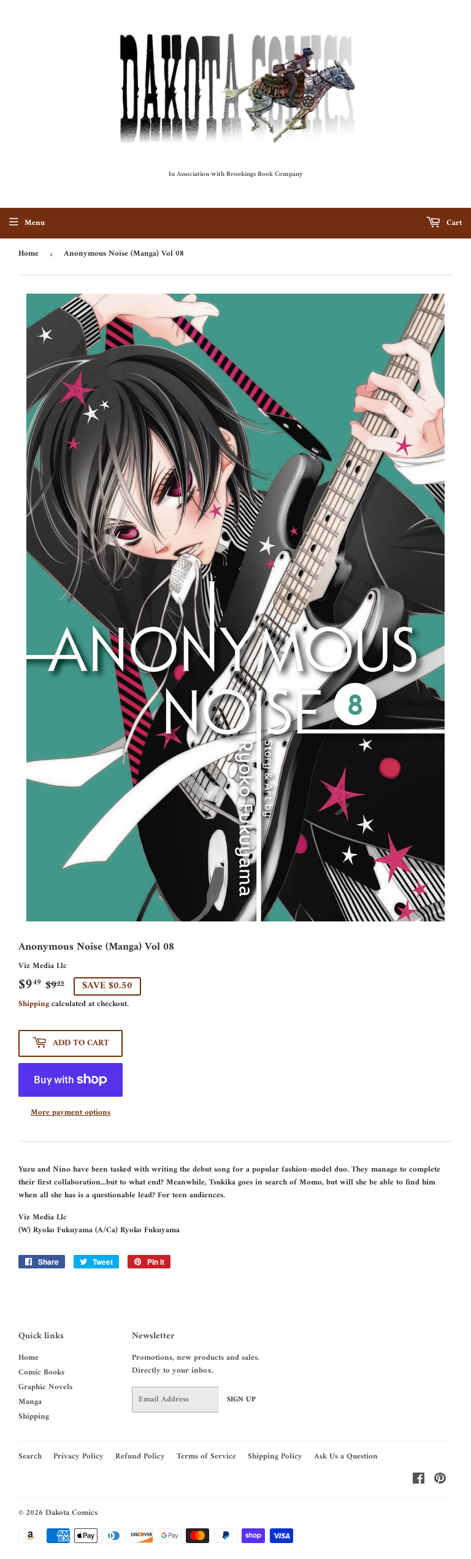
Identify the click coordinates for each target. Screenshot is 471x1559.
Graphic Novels (45, 1387)
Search (30, 1456)
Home (28, 253)
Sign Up (241, 1399)
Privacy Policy (78, 1456)
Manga (30, 1402)
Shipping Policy (275, 1456)
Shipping (33, 1004)
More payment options (70, 1113)
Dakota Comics (71, 1513)
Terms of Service (206, 1456)
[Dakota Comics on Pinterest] (440, 1481)
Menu (35, 223)
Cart (453, 223)
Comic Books (41, 1372)
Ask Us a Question (346, 1456)
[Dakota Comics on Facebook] (418, 1481)
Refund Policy (140, 1456)
